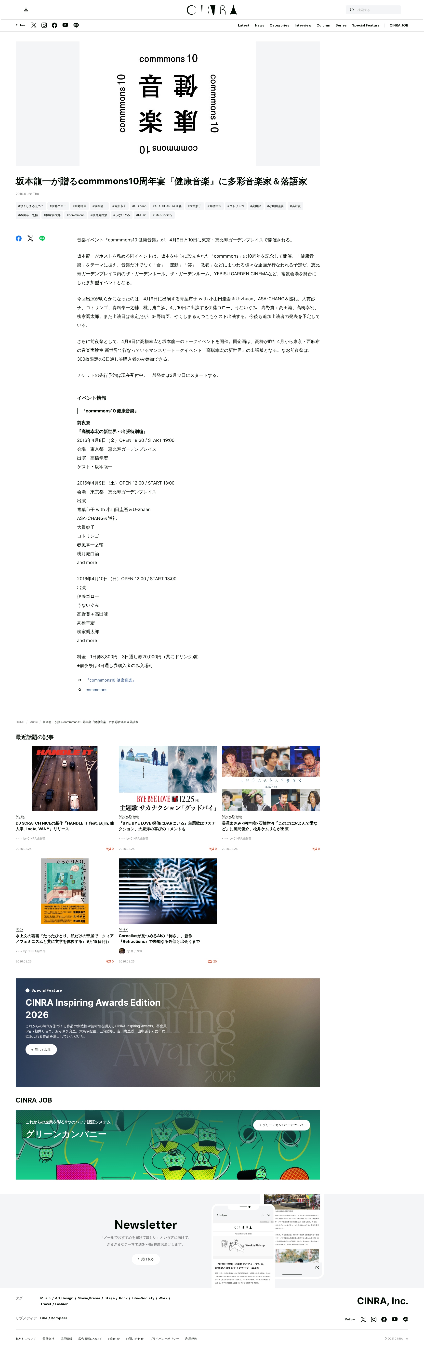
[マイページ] (26, 10)
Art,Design (64, 1298)
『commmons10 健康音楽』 (111, 680)
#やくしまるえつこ (31, 206)
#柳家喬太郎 (52, 215)
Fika (43, 1318)
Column (323, 25)
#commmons (75, 215)
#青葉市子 (119, 206)
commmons (96, 689)
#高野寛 (295, 206)
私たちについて (26, 1339)
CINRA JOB (399, 25)
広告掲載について (90, 1339)
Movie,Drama (89, 1298)
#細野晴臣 (79, 206)
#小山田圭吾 (275, 206)
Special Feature (366, 25)
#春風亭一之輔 (28, 215)
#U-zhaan (139, 206)
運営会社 (48, 1339)
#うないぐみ (121, 215)
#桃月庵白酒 (99, 215)
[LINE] (76, 26)
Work (163, 1298)
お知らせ (114, 1339)
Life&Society (143, 1298)
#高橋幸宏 (214, 206)
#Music (141, 215)
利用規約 (191, 1339)
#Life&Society (162, 215)
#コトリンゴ (235, 206)
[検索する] (351, 9)
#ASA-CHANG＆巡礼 (167, 206)
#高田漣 (255, 206)
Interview (303, 25)
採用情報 (66, 1339)
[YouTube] (65, 25)
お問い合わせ (135, 1339)
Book (123, 1298)
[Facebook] (54, 26)
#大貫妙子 (194, 206)
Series (341, 25)
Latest (244, 25)
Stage (110, 1298)
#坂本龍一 (99, 206)
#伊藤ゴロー (58, 206)
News (259, 25)
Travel (45, 1304)
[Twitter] (34, 26)
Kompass (59, 1318)
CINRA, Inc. (382, 1301)
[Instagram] (44, 26)
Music (33, 722)
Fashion (61, 1304)
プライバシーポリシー (164, 1339)
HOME (20, 722)
